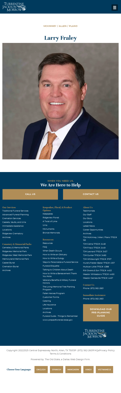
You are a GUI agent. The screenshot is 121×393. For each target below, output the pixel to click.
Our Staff (87, 215)
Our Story (87, 218)
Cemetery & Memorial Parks (15, 248)
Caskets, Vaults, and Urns (14, 222)
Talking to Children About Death (58, 270)
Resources (48, 243)
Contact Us (91, 194)
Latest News (89, 226)
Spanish (56, 370)
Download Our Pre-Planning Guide (101, 312)
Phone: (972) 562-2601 (93, 288)
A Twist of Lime (50, 221)
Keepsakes (48, 214)
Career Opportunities (93, 230)
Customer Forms (51, 297)
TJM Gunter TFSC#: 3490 (94, 255)
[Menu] (115, 7)
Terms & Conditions (60, 354)
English (41, 370)
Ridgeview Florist (51, 218)
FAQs (96, 350)
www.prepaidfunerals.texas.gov (58, 320)
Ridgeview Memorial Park (14, 251)
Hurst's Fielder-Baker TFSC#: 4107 (99, 263)
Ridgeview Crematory (12, 234)
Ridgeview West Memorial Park (17, 255)
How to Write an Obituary (55, 255)
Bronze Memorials (51, 233)
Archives (6, 237)
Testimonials (89, 211)
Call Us (30, 194)
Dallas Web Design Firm (76, 359)
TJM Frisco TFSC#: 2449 (94, 248)
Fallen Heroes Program (54, 293)
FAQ (45, 247)
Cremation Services (11, 218)
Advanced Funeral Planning (15, 215)
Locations (7, 230)
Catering (47, 301)
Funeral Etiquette (51, 266)
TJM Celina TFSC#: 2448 (94, 244)
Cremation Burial (10, 267)
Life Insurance (49, 305)
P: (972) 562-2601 (84, 350)
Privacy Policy (107, 350)
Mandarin (73, 370)
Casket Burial (8, 263)
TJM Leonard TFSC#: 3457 (95, 252)
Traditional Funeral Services (15, 211)
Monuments (48, 229)
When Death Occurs (52, 251)
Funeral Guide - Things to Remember (60, 316)
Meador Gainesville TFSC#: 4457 (98, 278)
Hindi (88, 370)
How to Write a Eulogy (53, 258)
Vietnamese (104, 370)
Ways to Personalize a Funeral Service (60, 262)
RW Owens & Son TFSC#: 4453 (97, 270)
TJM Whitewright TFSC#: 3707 (97, 259)
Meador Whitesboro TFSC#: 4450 (98, 274)
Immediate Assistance (12, 226)
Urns (45, 225)
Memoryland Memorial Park (15, 259)
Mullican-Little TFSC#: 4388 (96, 267)
